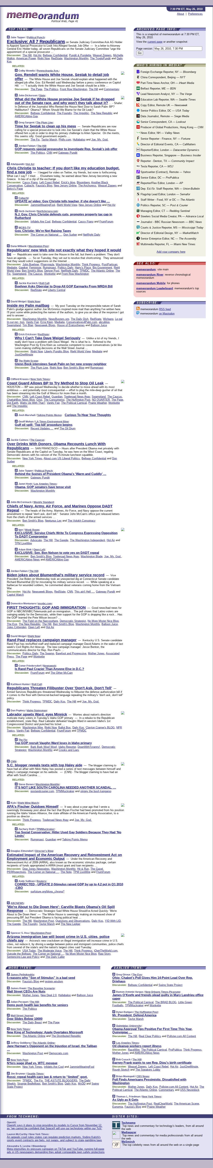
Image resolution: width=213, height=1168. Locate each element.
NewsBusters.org (58, 319)
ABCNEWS (17, 903)
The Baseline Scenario (41, 988)
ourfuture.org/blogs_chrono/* (47, 891)
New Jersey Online (65, 185)
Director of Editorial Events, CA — (168, 144)
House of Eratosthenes (71, 325)
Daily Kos (59, 701)
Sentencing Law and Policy (23, 956)
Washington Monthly (76, 58)
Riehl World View (67, 204)
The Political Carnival (74, 402)
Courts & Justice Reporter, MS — (171, 227)
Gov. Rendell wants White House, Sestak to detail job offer (62, 77)
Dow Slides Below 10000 (24, 1018)
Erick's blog (68, 182)
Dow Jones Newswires (36, 868)
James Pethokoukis (22, 974)
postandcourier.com (42, 791)
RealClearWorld (163, 1103)
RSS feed (165, 309)
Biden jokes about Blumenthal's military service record (55, 575)
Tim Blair (27, 325)
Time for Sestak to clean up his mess (45, 126)
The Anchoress (87, 185)
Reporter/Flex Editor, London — (161, 183)
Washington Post (38, 246)
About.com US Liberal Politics (62, 458)
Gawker (23, 267)
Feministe (35, 267)
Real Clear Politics (150, 1036)
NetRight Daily (91, 234)
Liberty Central (56, 290)
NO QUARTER (101, 399)
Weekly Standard (43, 502)
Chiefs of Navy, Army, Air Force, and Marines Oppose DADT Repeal (60, 508)
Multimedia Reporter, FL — (167, 244)
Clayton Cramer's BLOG (100, 727)
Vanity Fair (32, 322)
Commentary (111, 89)
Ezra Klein (46, 322)
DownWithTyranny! (89, 746)
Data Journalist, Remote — (164, 116)
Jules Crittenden (16, 627)
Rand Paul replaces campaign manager (42, 640)
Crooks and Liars (69, 750)
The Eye (12, 624)
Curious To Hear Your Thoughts (88, 415)
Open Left (39, 549)
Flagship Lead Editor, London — (165, 194)
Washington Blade (92, 556)
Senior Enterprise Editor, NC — (168, 238)
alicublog (104, 322)
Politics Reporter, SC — (164, 205)
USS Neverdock (189, 1089)
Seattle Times (35, 1073)
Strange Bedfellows (29, 1083)
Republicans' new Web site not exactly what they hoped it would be (64, 252)
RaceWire (134, 1049)
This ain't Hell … (84, 591)
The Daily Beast (32, 1022)
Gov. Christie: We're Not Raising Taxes (43, 230)
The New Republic (102, 113)
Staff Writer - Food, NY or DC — (167, 199)
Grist (39, 399)
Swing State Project (170, 985)
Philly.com (65, 139)
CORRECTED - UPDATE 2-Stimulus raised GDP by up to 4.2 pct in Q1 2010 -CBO (69, 886)
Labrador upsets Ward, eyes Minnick (37, 714)
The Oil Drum (67, 428)
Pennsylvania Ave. (48, 71)
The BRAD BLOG (165, 1002)
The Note (66, 872)
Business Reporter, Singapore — (170, 155)
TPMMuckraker (65, 791)
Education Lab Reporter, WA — (168, 99)
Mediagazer (128, 1132)
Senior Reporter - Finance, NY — (165, 138)
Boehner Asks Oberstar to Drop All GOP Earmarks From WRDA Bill (64, 286)
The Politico (51, 89)
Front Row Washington (73, 89)
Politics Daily (65, 267)
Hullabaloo (79, 139)
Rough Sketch (120, 1069)
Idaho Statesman (37, 710)
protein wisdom (54, 981)
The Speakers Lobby (147, 1069)
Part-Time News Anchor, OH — (167, 82)
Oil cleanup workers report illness (136, 1046)
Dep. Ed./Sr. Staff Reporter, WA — (170, 188)
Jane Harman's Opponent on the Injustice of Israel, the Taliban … (52, 1047)
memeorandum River (149, 274)
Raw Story (104, 953)
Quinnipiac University (128, 1026)
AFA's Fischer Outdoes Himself (32, 807)
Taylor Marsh (49, 139)
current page (154, 41)
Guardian (57, 396)
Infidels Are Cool (40, 221)
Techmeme (128, 1122)
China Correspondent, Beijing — (162, 77)
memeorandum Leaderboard (154, 288)
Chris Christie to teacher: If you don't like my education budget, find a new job (63, 170)
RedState (56, 58)
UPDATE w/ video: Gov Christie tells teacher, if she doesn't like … (62, 201)
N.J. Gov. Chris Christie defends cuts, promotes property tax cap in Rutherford (63, 216)
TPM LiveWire (23, 543)
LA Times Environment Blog (51, 421)
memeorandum (146, 269)
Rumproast (49, 267)
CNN (49, 152)
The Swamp (47, 653)
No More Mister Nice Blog (103, 621)
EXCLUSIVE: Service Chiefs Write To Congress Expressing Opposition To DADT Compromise (66, 534)
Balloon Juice (99, 325)
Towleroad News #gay (77, 396)
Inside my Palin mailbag (28, 305)
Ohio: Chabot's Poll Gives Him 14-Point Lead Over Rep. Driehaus (152, 979)
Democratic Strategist (73, 621)
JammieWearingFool (43, 204)
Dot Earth (12, 402)
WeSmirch (128, 1141)
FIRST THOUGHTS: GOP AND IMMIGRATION (46, 607)
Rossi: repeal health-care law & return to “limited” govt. (47, 1077)
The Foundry (64, 113)
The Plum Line (44, 122)
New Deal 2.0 (49, 995)
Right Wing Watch (28, 803)
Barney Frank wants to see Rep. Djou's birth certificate (152, 1062)
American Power (26, 58)
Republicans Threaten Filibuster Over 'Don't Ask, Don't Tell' (59, 688)
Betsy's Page (15, 188)
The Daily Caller (55, 956)
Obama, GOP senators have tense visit (43, 487)
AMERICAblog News (27, 559)
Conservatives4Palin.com (81, 322)
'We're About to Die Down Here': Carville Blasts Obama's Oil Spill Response (61, 909)
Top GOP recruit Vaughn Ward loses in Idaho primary (53, 743)
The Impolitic (81, 113)
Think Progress (91, 264)
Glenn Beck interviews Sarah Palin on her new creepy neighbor (60, 364)
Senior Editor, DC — (159, 177)
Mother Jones (96, 653)
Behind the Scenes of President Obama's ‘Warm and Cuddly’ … (60, 474)
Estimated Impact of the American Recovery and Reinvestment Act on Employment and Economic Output (64, 857)
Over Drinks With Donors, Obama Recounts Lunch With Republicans (56, 446)
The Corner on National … (46, 234)
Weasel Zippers (102, 55)
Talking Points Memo (49, 415)
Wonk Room (32, 530)
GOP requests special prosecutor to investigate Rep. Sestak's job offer (66, 149)
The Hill (27, 55)
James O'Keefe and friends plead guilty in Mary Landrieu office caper (157, 996)
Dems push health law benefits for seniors (37, 1005)
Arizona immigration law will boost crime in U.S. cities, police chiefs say (58, 938)
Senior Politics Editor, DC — (164, 110)
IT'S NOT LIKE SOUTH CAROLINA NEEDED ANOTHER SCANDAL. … (65, 787)
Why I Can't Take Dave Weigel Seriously (47, 338)
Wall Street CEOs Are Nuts (26, 991)
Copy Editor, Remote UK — (163, 105)
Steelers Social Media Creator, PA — (172, 216)
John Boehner (30, 264)
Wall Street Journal (22, 1015)
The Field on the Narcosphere (40, 621)
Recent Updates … (42, 428)
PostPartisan (109, 264)
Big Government (102, 267)
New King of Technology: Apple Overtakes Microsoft (45, 1032)
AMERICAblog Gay (26, 116)
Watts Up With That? (32, 402)
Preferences (195, 13)
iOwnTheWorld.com (106, 950)
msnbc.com (45, 603)
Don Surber (70, 234)
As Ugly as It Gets (125, 1099)
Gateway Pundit (67, 152)
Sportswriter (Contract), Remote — (165, 172)
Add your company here (171, 251)
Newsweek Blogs (45, 325)
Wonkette (50, 273)
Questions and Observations (73, 920)
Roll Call (44, 283)
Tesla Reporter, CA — (156, 166)
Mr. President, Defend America (134, 1015)
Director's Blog (44, 851)
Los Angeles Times (45, 484)
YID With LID (113, 920)
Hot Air (37, 55)
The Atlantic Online (102, 270)
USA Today (29, 950)
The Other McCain (62, 672)
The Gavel (96, 868)
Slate (42, 95)
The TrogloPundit (100, 58)
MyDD (81, 1083)
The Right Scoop (28, 361)
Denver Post (51, 270)
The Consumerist (54, 399)
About (180, 13)
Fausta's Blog (44, 185)
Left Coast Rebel (49, 182)
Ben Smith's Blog (32, 270)
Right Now (43, 58)
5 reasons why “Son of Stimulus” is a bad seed (41, 977)
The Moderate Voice (49, 950)
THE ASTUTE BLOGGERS (61, 1080)
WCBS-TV (24, 227)
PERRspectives (16, 872)
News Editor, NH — (160, 132)
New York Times (40, 379)
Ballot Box (64, 727)
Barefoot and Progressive (71, 653)
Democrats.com (58, 1053)
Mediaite (12, 267)
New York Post (19, 1060)
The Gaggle (61, 540)
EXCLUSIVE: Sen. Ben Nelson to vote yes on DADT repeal (57, 552)
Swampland (19, 273)
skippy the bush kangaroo (95, 791)
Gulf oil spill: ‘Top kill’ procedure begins (43, 424)
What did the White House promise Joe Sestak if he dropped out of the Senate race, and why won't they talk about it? (64, 101)
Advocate (36, 540)
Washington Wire (32, 727)
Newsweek (49, 666)
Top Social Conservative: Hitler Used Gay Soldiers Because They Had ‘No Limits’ (68, 833)
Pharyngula (47, 264)
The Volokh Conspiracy (81, 520)
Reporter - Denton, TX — (167, 161)
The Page (36, 89)
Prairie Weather (97, 402)
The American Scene (186, 1103)
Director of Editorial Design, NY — (169, 233)
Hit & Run (83, 868)
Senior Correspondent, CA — (163, 121)
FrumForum (106, 221)
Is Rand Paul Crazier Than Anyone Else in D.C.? (49, 669)
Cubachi (29, 185)
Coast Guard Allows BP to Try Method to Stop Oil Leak (55, 383)
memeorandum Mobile (150, 283)
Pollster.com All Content (181, 1036)
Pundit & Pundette (80, 55)
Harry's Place (83, 267)
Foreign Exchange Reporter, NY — (168, 71)
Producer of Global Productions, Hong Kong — (171, 127)
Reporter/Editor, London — (169, 150)
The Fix (35, 139)
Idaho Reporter (67, 746)
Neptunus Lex (53, 520)
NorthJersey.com (47, 211)
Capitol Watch (15, 594)
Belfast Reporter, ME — (158, 88)
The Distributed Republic (66, 1036)
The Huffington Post (78, 399)
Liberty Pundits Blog (56, 351)
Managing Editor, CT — (165, 210)
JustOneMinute (24, 354)
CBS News (142, 1076)
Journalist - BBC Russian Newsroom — (171, 222)
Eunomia (117, 1106)
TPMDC (84, 270)
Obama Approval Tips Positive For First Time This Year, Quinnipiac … (152, 1030)
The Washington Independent (87, 540)
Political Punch (36, 37)
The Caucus (35, 273)
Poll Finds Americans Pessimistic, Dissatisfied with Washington (149, 1081)
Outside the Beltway (19, 953)
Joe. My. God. (99, 139)
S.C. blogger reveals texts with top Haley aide (44, 765)
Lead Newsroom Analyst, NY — (166, 94)
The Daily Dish (79, 319)
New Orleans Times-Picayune (162, 992)
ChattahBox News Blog (21, 399)
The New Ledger (70, 924)
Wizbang (108, 319)
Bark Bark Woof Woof (44, 746)
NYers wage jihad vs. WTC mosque (32, 1063)
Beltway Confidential (55, 55)
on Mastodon (167, 313)
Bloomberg (83, 182)
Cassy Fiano (30, 182)
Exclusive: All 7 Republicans (36, 41)
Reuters (41, 881)
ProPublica (175, 1049)
